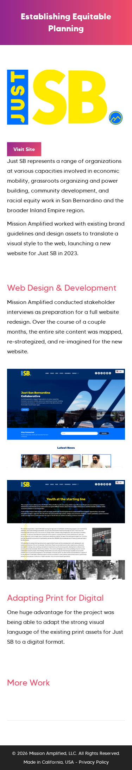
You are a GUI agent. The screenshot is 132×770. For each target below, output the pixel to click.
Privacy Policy (94, 762)
